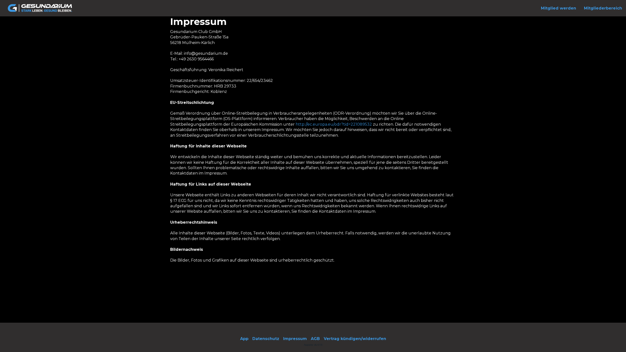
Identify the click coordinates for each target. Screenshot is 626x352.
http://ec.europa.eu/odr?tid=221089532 (334, 124)
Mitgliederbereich (603, 8)
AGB (315, 338)
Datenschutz (265, 338)
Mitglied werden (558, 8)
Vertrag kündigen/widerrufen (355, 338)
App (244, 338)
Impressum (295, 338)
